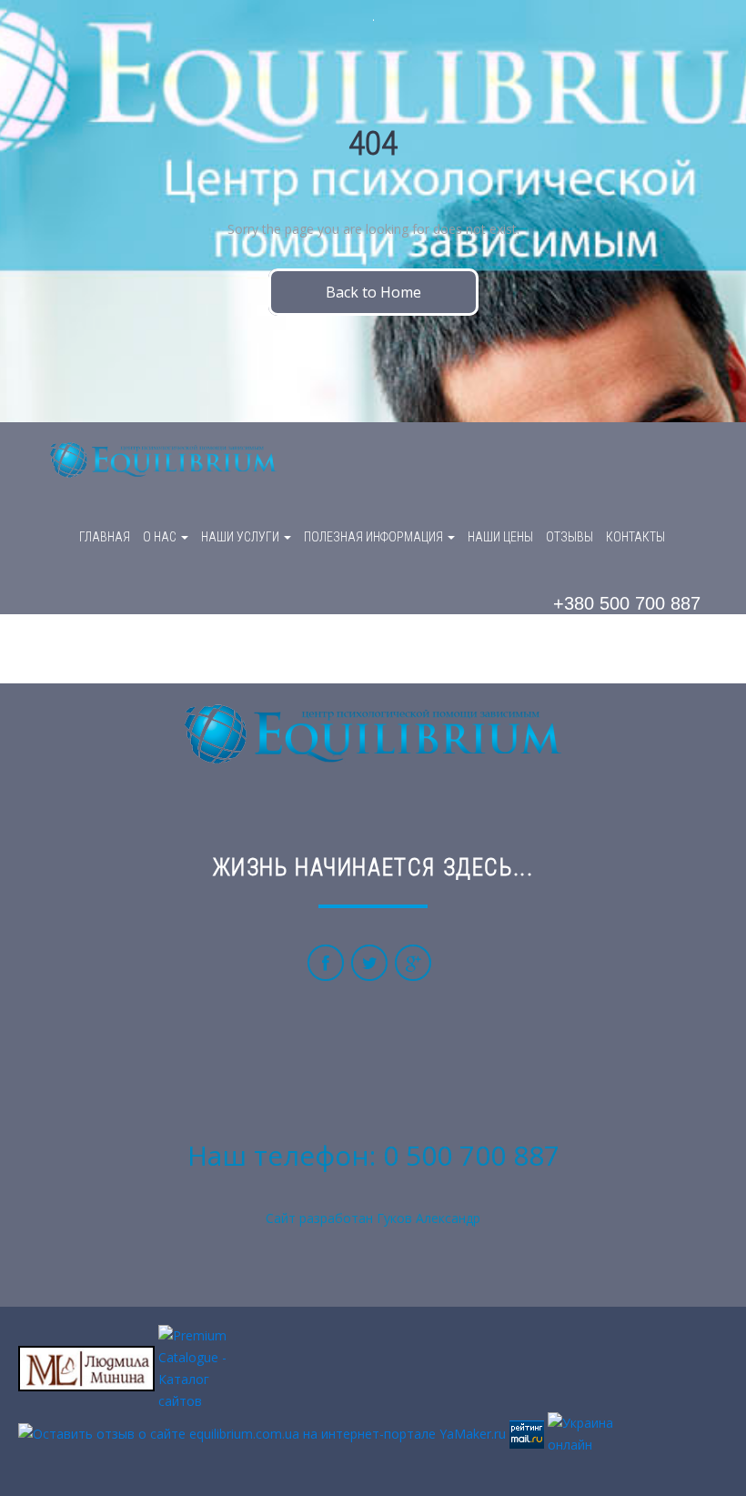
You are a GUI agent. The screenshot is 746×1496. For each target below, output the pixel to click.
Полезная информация (375, 537)
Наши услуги (241, 537)
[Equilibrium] (164, 461)
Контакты (635, 537)
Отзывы (569, 537)
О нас (161, 537)
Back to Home (373, 292)
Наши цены (500, 537)
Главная (104, 537)
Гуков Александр (428, 1218)
